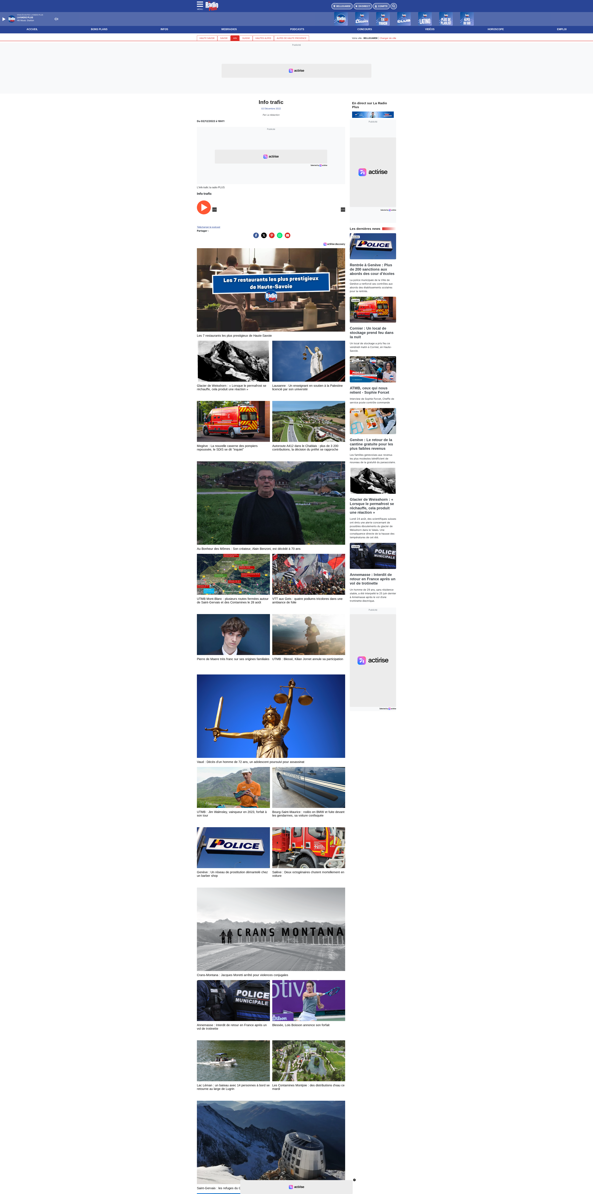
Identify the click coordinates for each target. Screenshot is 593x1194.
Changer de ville (388, 38)
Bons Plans (99, 29)
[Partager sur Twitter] (263, 236)
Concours (364, 29)
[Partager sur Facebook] (255, 236)
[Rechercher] (393, 6)
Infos (164, 29)
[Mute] (56, 19)
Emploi (561, 29)
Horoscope (496, 29)
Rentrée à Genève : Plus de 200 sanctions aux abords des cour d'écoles (372, 269)
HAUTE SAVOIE (207, 38)
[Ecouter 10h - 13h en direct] (373, 114)
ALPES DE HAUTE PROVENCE (291, 38)
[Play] (4, 19)
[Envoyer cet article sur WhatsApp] (278, 236)
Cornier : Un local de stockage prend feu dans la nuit (371, 332)
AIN (235, 38)
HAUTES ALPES (263, 38)
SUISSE (246, 38)
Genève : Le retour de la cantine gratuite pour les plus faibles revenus (371, 444)
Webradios (229, 29)
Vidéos (430, 29)
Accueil (32, 29)
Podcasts (297, 29)
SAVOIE (224, 38)
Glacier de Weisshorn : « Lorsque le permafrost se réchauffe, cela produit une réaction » (372, 505)
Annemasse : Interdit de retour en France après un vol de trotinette (372, 579)
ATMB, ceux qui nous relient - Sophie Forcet (369, 390)
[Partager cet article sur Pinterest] (271, 236)
